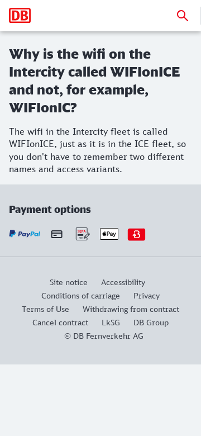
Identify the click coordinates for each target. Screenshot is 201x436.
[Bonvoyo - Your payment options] (136, 234)
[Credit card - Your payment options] (57, 233)
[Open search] (183, 16)
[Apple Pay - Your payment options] (109, 234)
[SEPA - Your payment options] (82, 234)
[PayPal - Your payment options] (25, 234)
